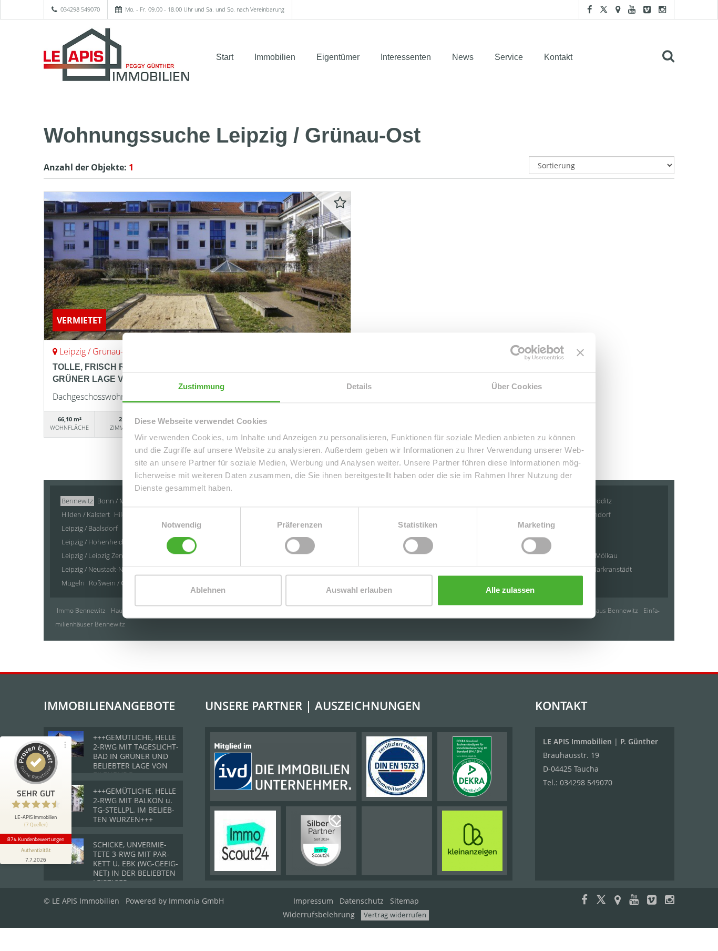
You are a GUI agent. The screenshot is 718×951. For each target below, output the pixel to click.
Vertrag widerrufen (395, 914)
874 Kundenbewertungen (35, 839)
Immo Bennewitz (81, 610)
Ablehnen (207, 589)
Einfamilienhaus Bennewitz (599, 610)
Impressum (313, 901)
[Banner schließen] (580, 352)
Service (509, 57)
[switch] (300, 546)
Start (224, 57)
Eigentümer (338, 57)
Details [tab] (359, 386)
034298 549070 (80, 9)
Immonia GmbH (196, 901)
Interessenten (406, 57)
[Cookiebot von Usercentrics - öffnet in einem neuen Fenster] (518, 352)
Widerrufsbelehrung (319, 914)
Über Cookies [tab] (516, 386)
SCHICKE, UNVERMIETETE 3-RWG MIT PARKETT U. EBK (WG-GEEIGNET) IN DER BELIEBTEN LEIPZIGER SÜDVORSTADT (135, 868)
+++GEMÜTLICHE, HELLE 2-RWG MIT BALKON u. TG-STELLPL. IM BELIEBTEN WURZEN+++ (134, 805)
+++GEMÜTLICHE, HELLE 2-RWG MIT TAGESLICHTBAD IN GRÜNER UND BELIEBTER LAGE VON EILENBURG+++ (136, 756)
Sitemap (404, 901)
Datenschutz (362, 901)
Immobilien (274, 57)
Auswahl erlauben (359, 589)
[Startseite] (117, 56)
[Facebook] (589, 9)
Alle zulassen (510, 589)
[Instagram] (662, 9)
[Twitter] (604, 9)
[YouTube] (631, 9)
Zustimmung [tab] (201, 386)
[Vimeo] (647, 9)
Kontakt (558, 57)
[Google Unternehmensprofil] (618, 9)
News (463, 57)
